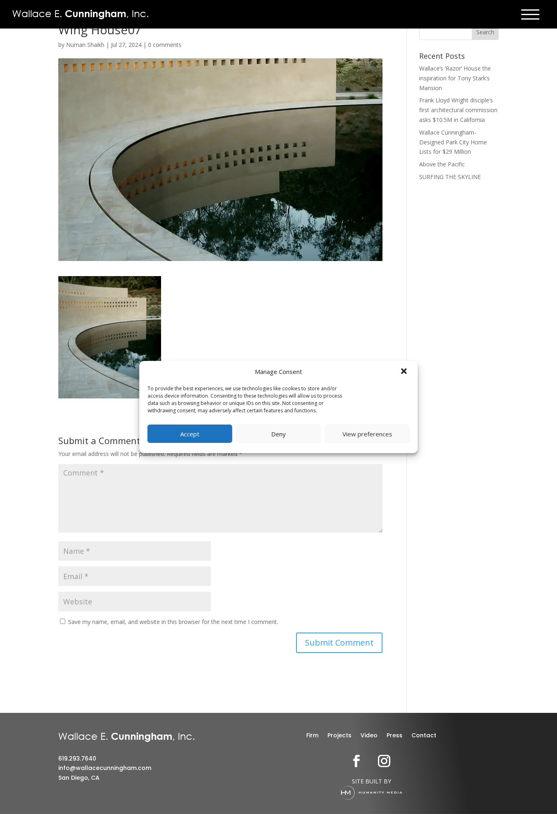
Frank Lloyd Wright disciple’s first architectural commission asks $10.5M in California (458, 110)
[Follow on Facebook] (356, 761)
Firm (312, 735)
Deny (278, 434)
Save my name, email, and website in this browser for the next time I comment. (173, 622)
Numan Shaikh (85, 45)
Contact (423, 735)
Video (369, 735)
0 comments (164, 45)
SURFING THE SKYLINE (450, 177)
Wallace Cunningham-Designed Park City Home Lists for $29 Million (453, 142)
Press (394, 735)
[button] (405, 372)
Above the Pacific (442, 164)
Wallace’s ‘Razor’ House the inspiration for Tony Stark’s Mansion (455, 78)
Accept (189, 434)
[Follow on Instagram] (384, 761)
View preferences (367, 434)
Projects (339, 735)
